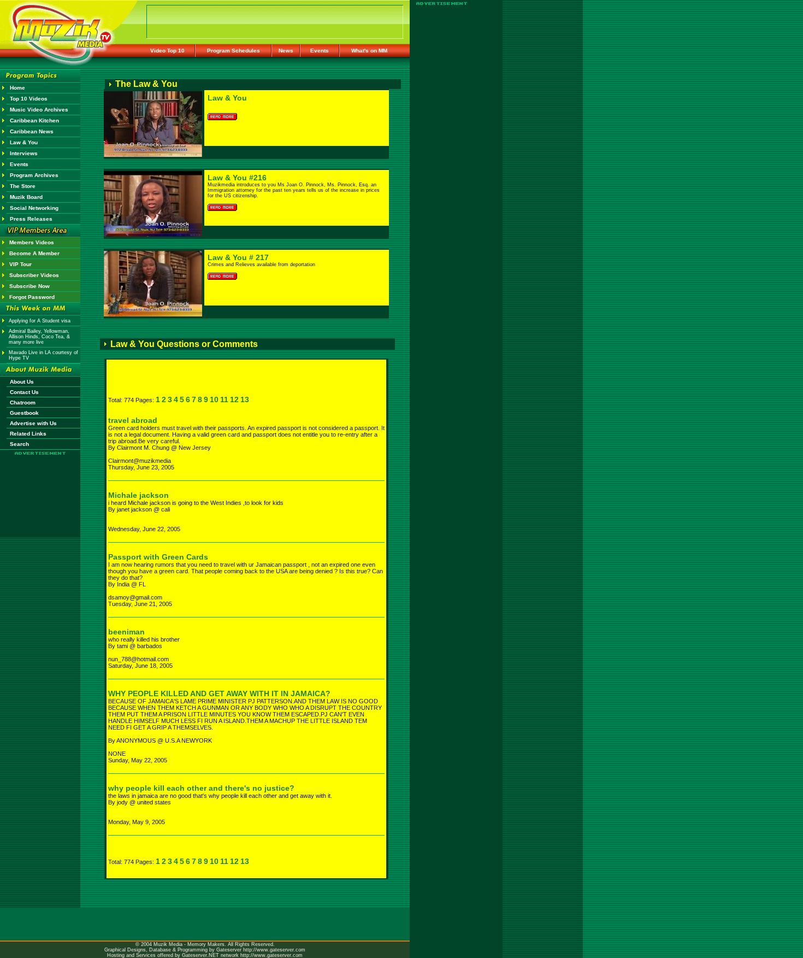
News (286, 51)
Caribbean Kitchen (34, 120)
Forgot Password (32, 297)
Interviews (24, 153)
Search (19, 444)
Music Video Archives (39, 110)
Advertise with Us (33, 423)
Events (319, 51)
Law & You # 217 (238, 257)
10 (214, 399)
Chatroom (23, 402)
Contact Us (24, 392)
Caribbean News (32, 131)
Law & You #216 (237, 177)
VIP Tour (20, 264)
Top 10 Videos (29, 99)
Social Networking (34, 208)
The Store (23, 186)
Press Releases (31, 219)
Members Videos (31, 242)
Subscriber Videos (34, 275)
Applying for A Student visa (39, 321)
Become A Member (34, 253)
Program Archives (34, 175)
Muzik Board (26, 197)
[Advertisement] (40, 487)
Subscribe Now (29, 286)
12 (234, 399)
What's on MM (369, 51)
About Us (22, 382)
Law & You (24, 142)
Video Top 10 (167, 51)
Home (17, 88)
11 (224, 399)
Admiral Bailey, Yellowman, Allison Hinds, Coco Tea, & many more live (39, 336)
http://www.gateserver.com (274, 950)
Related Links (28, 434)
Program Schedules (233, 51)
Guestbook (24, 413)
